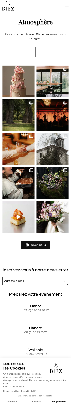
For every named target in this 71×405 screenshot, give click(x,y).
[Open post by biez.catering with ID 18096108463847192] (52, 217)
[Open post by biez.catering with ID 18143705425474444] (18, 183)
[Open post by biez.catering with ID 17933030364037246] (52, 183)
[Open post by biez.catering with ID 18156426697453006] (52, 81)
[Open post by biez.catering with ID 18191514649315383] (52, 115)
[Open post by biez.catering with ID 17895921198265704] (52, 149)
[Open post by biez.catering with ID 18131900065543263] (18, 81)
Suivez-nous (38, 244)
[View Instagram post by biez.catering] (31, 94)
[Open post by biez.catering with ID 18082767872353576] (18, 115)
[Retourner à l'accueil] (8, 6)
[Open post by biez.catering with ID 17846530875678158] (18, 149)
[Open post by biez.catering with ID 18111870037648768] (18, 217)
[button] (67, 6)
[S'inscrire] (65, 280)
